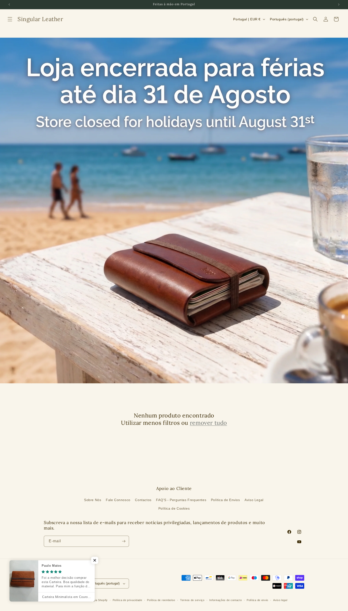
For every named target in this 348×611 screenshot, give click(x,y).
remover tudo (208, 422)
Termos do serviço (192, 600)
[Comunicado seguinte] (339, 4)
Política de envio (257, 600)
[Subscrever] (123, 541)
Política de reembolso (161, 600)
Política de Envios (225, 500)
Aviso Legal (254, 500)
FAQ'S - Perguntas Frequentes (181, 500)
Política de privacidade (127, 600)
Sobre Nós (92, 500)
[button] (10, 19)
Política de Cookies (174, 508)
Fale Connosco (118, 500)
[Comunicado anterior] (9, 4)
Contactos (143, 500)
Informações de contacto (225, 600)
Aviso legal (280, 600)
